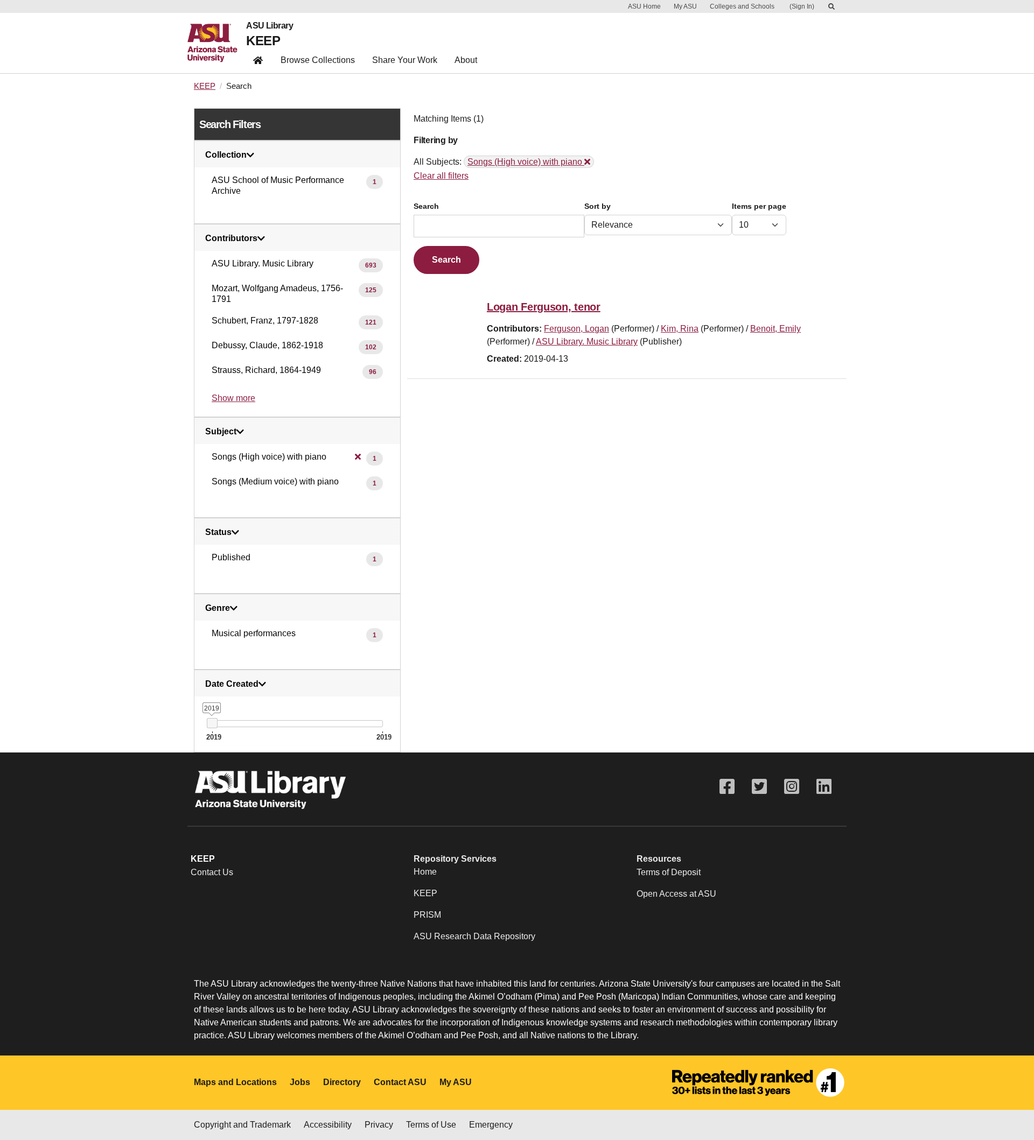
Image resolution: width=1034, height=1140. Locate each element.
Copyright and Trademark (242, 1124)
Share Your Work (404, 60)
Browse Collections (318, 60)
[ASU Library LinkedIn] (824, 786)
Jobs (300, 1082)
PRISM (427, 914)
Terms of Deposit (669, 872)
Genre (217, 608)
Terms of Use (431, 1124)
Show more (233, 398)
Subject (220, 431)
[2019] (212, 723)
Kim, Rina (679, 328)
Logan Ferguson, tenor (543, 307)
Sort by (597, 206)
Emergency (491, 1124)
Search (426, 206)
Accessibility (328, 1124)
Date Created (231, 684)
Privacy (379, 1124)
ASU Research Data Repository (474, 936)
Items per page (759, 206)
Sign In (802, 6)
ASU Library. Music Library (587, 341)
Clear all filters (441, 175)
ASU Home (644, 6)
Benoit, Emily (775, 328)
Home (425, 871)
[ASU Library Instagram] (792, 786)
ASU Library (269, 26)
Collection (226, 155)
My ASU (685, 6)
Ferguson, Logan (576, 328)
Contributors (231, 238)
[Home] (216, 43)
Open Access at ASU (676, 893)
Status (218, 532)
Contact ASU (400, 1082)
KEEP (263, 40)
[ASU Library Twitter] (759, 786)
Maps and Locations (235, 1082)
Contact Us (212, 872)
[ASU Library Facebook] (727, 786)
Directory (342, 1082)
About (466, 60)
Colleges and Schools (742, 6)
